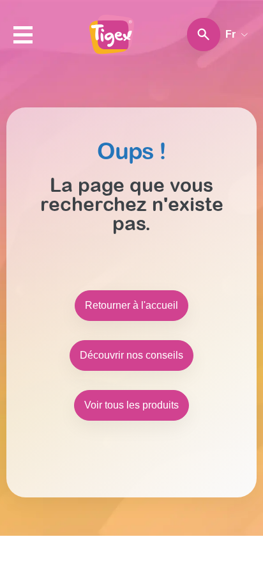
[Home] (111, 34)
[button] (23, 34)
